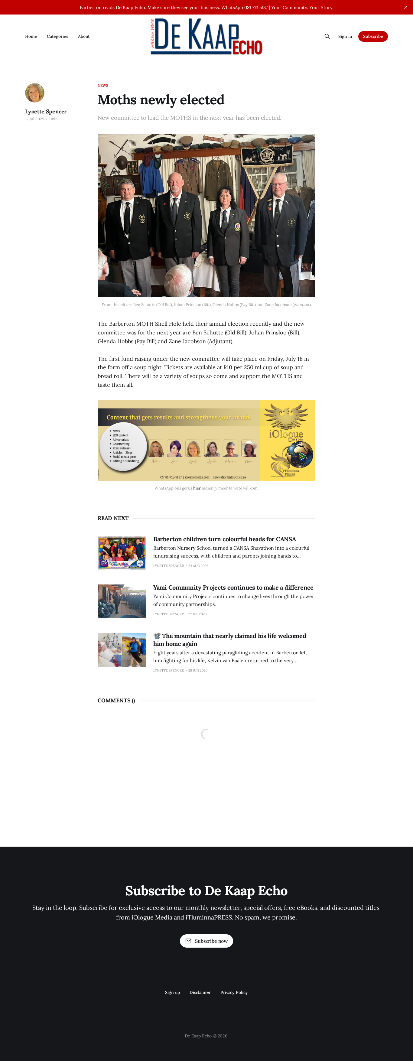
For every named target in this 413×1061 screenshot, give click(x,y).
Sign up (172, 992)
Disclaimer (200, 992)
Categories (57, 36)
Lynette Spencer (46, 111)
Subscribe (373, 36)
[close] (406, 7)
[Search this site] (327, 36)
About (84, 36)
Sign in (345, 36)
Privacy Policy (234, 992)
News (103, 85)
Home (31, 36)
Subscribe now (211, 941)
